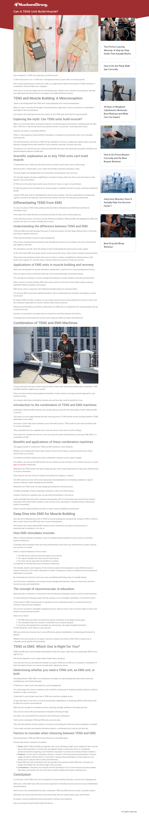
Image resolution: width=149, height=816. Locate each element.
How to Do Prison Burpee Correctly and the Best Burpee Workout (116, 158)
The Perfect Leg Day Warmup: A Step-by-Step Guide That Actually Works (117, 50)
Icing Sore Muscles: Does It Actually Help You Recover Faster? (118, 202)
